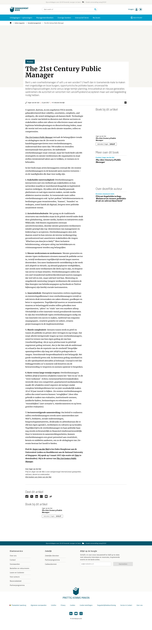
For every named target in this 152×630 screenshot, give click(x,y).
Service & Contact (126, 605)
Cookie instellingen (86, 605)
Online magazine (20, 23)
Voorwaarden (15, 564)
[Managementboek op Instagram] (81, 613)
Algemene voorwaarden (38, 605)
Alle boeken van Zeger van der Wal (38, 477)
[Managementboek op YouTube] (76, 613)
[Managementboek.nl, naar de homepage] (19, 12)
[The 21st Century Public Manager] (103, 123)
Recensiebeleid (15, 581)
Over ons (13, 556)
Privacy (63, 605)
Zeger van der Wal (41, 449)
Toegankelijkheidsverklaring (106, 605)
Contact (13, 560)
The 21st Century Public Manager (54, 23)
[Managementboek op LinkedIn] (70, 613)
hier (77, 455)
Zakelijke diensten (52, 556)
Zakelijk (48, 551)
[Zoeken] (95, 9)
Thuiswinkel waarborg (19, 605)
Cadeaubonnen (51, 564)
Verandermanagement (34, 23)
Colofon (53, 605)
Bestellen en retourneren (19, 568)
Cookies (72, 605)
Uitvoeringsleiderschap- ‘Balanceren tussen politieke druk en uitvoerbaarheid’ (111, 198)
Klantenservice (16, 551)
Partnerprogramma (17, 585)
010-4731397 (137, 18)
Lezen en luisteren (17, 573)
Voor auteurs (15, 577)
